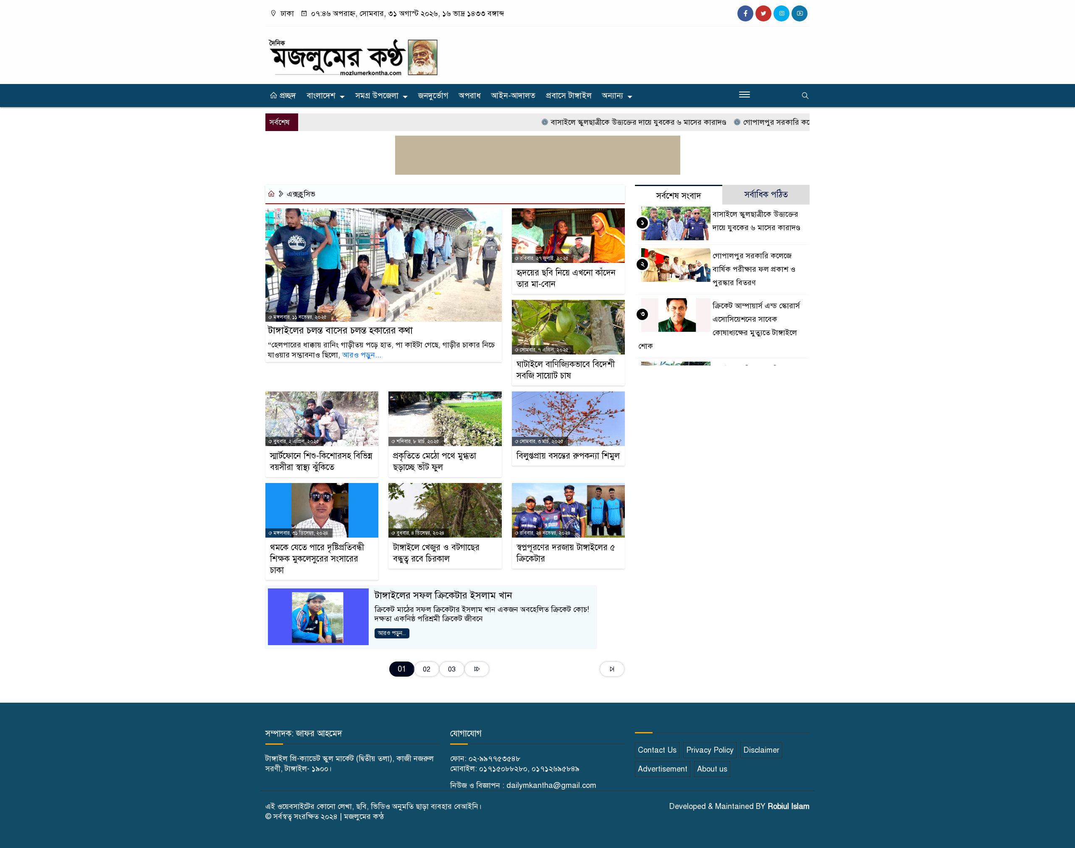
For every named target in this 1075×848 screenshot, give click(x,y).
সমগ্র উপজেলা (377, 95)
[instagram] (781, 13)
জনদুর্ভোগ (433, 95)
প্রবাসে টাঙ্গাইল (569, 95)
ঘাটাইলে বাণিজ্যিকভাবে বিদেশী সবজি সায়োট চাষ (566, 370)
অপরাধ (470, 95)
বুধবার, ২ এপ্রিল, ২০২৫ (295, 441)
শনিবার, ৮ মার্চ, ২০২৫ (417, 441)
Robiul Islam (789, 806)
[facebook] (745, 13)
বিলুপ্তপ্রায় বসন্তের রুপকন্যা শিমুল (568, 456)
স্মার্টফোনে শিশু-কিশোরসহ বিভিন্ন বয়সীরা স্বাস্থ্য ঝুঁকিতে (321, 462)
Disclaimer (761, 750)
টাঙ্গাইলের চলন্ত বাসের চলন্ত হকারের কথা (340, 330)
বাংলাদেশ (321, 95)
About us (712, 769)
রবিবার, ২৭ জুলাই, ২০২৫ (544, 258)
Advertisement (662, 769)
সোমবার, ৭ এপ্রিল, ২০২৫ (544, 350)
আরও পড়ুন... (361, 355)
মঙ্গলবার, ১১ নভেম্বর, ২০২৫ (299, 317)
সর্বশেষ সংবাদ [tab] (678, 196)
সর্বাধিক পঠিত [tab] (766, 194)
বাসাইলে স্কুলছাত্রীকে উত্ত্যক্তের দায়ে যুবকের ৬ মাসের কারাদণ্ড (613, 122)
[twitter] (763, 13)
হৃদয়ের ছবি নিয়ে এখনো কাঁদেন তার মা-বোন (566, 278)
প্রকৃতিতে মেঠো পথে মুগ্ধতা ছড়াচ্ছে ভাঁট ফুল (434, 462)
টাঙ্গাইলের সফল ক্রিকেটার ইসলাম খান (443, 595)
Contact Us (657, 750)
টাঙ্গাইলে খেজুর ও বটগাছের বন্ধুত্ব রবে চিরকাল (436, 553)
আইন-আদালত (513, 95)
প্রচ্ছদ (287, 95)
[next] (477, 669)
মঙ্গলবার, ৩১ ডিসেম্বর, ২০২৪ (300, 533)
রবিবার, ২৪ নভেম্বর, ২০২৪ (544, 533)
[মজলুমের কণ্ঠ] (352, 53)
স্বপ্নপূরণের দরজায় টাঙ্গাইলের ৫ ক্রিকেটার (566, 553)
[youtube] (800, 13)
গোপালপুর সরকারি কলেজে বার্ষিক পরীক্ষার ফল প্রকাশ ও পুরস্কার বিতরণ (754, 269)
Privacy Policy (710, 750)
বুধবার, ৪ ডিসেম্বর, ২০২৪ (419, 533)
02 (426, 669)
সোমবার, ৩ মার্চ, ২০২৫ (541, 441)
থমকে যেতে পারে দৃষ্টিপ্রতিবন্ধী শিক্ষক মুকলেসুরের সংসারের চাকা (317, 558)
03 (452, 669)
